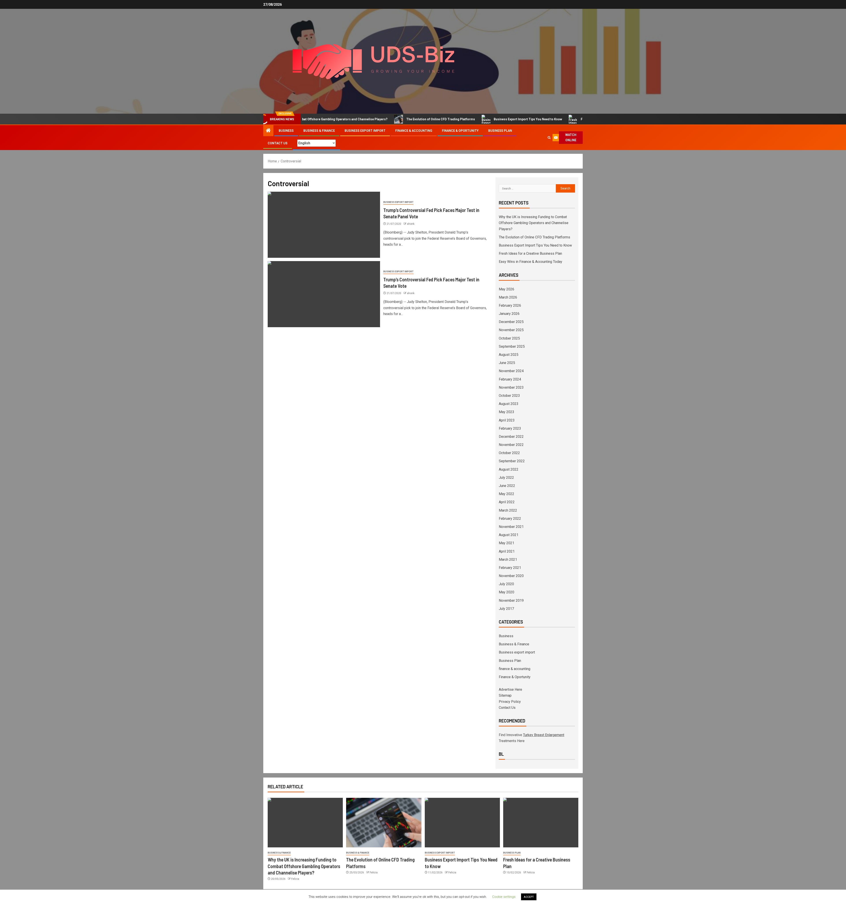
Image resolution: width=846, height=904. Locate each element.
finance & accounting (413, 130)
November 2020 (511, 576)
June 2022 (507, 486)
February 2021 (510, 568)
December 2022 (511, 436)
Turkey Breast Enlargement (543, 735)
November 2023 (511, 387)
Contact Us (278, 143)
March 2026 (508, 297)
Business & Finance (319, 130)
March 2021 (508, 559)
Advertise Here (510, 689)
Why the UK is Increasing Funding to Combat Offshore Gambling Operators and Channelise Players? (533, 223)
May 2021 (506, 543)
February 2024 (510, 379)
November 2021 (511, 527)
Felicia (295, 878)
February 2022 (510, 518)
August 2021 (508, 535)
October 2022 (509, 453)
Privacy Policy (510, 702)
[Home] (268, 131)
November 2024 (511, 371)
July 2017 (506, 609)
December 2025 (511, 322)
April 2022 (507, 502)
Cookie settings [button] (504, 897)
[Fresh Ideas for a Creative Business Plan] (540, 822)
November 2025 (511, 330)
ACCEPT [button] (529, 896)
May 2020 (506, 592)
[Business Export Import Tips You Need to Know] (462, 822)
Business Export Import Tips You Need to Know (494, 119)
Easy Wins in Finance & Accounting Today (530, 262)
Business (286, 130)
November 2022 (511, 445)
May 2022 (506, 494)
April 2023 (507, 420)
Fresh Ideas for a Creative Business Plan (576, 119)
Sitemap (505, 695)
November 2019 (511, 600)
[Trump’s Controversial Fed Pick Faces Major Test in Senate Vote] (324, 294)
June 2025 (507, 363)
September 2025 (512, 346)
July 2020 (506, 584)
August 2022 (508, 469)
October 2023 (509, 396)
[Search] (549, 137)
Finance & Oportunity (460, 130)
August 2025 (508, 355)
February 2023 (510, 428)
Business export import (365, 130)
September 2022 (512, 461)
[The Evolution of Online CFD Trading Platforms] (383, 822)
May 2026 (506, 289)
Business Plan (500, 130)
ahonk (410, 223)
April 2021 (507, 551)
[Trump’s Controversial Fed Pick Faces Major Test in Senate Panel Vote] (324, 225)
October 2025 (509, 338)
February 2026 (510, 305)
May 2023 (506, 412)
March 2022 (508, 510)
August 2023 (508, 404)
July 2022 (506, 477)
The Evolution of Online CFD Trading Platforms (407, 119)
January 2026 (509, 314)
